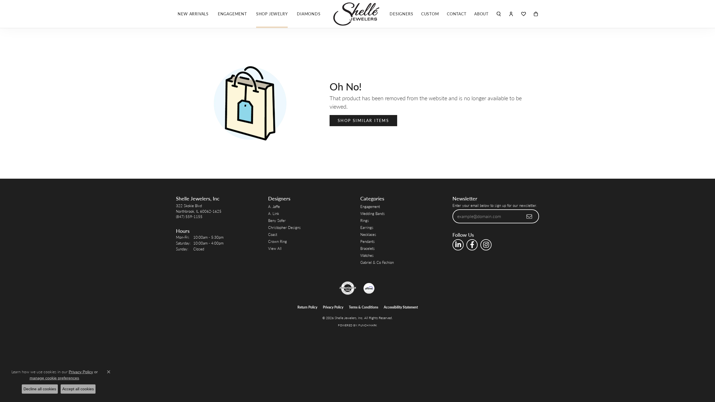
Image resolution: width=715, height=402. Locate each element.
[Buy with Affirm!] (369, 288)
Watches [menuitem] (367, 255)
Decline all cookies (39, 389)
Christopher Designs (284, 227)
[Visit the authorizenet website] (347, 288)
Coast (272, 234)
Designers (401, 13)
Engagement (232, 13)
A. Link (273, 213)
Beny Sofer (277, 220)
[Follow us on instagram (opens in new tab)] (486, 244)
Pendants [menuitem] (367, 241)
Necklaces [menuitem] (368, 234)
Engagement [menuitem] (370, 206)
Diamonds (308, 13)
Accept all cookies (78, 389)
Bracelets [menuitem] (367, 248)
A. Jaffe (274, 206)
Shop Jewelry (272, 13)
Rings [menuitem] (364, 220)
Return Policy (307, 307)
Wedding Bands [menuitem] (372, 213)
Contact (456, 13)
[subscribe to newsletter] (529, 216)
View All (275, 248)
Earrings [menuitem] (366, 227)
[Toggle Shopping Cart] (536, 14)
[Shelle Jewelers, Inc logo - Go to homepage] (357, 14)
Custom (430, 13)
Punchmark (367, 325)
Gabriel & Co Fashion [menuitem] (377, 262)
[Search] (498, 14)
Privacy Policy (333, 307)
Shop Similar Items (363, 120)
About (481, 13)
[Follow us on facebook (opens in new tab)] (472, 244)
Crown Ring (277, 241)
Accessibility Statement (401, 307)
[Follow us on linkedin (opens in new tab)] (458, 244)
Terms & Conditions (363, 307)
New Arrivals (193, 13)
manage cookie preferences (54, 378)
